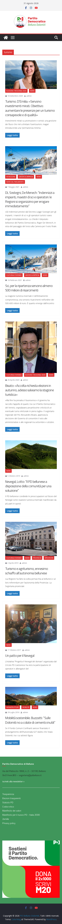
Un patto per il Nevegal (19, 655)
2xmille (5, 819)
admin (29, 96)
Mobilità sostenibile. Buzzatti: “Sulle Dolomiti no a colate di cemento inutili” (30, 720)
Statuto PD (7, 802)
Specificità (49, 558)
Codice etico (8, 806)
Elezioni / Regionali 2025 (16, 91)
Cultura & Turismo (13, 275)
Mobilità (25, 707)
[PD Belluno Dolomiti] (5, 37)
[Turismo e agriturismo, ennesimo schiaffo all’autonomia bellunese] (31, 539)
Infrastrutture (12, 707)
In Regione (10, 177)
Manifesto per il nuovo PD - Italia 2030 (21, 815)
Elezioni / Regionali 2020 (35, 375)
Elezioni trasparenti (11, 798)
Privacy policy (8, 823)
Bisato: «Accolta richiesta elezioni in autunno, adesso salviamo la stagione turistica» (29, 390)
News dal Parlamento (15, 182)
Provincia (37, 558)
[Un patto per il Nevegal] (31, 623)
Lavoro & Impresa (26, 177)
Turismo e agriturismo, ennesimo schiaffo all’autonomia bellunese (26, 571)
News (32, 91)
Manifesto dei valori (11, 810)
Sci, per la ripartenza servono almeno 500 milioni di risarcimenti (28, 288)
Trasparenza (8, 794)
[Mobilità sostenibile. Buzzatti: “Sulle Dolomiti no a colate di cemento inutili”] (31, 696)
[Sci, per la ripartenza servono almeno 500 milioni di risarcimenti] (31, 258)
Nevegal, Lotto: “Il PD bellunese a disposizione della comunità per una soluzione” (28, 486)
